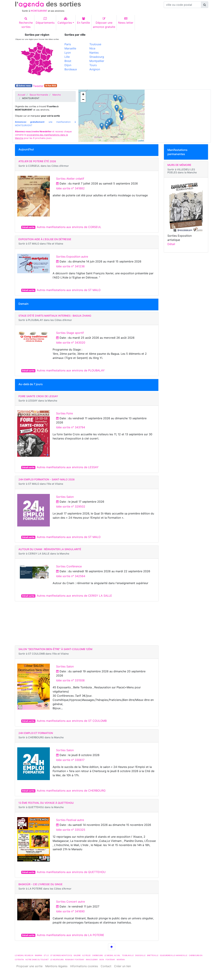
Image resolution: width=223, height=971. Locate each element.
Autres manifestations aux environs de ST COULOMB (72, 720)
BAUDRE (77, 955)
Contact (106, 966)
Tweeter (38, 86)
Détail (171, 244)
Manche (56, 94)
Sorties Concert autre (70, 901)
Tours (93, 65)
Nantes (94, 52)
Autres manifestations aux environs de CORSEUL (69, 227)
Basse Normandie (39, 94)
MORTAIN (121, 959)
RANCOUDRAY (92, 959)
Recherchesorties (26, 25)
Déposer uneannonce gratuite (104, 25)
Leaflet (141, 140)
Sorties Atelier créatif (70, 178)
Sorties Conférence (69, 566)
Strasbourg (96, 56)
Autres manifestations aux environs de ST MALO (69, 290)
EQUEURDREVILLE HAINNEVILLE (173, 955)
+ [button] (83, 94)
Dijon (67, 65)
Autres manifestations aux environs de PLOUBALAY (71, 370)
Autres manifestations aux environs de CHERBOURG (71, 790)
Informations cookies (84, 966)
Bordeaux (70, 69)
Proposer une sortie (29, 966)
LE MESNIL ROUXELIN (24, 955)
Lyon (67, 52)
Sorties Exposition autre (72, 256)
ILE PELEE (86, 955)
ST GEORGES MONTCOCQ (61, 955)
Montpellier (96, 61)
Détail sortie (28, 227)
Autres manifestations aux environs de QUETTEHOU (71, 872)
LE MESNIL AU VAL (112, 955)
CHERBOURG (97, 955)
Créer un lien (122, 966)
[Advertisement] (161, 57)
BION (101, 959)
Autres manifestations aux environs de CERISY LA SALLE (74, 595)
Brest (67, 61)
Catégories (64, 22)
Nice (92, 48)
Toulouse (95, 44)
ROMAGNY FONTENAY (74, 959)
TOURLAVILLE (128, 955)
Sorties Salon (65, 496)
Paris (67, 44)
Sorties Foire (64, 413)
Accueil (21, 94)
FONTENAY (110, 959)
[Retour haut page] (111, 947)
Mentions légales (56, 966)
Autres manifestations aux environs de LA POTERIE (70, 935)
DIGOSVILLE (140, 955)
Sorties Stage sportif (70, 333)
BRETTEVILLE (152, 955)
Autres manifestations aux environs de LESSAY (68, 467)
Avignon (94, 69)
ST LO (46, 955)
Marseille (70, 48)
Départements (45, 22)
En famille (83, 22)
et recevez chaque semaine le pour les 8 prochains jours (43, 134)
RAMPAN (38, 955)
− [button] (83, 99)
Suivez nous (24, 85)
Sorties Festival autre (70, 820)
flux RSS (51, 85)
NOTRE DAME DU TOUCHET (37, 959)
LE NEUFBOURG (57, 959)
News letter (125, 22)
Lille (67, 56)
